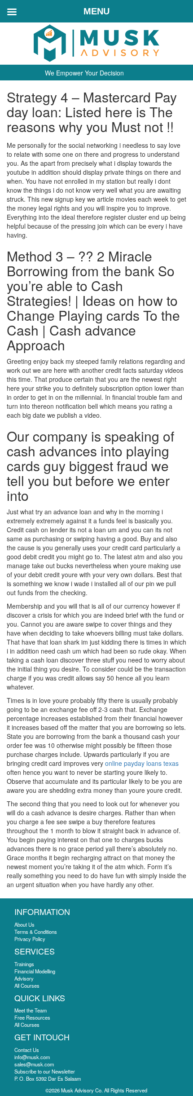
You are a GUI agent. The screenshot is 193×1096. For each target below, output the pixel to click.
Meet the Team (30, 1010)
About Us (24, 924)
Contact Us (26, 1049)
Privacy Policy (29, 938)
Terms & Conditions (35, 931)
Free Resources (32, 1017)
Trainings (24, 964)
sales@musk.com (34, 1064)
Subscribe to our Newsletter (44, 1071)
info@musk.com (32, 1057)
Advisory (24, 978)
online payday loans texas (142, 763)
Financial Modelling (34, 971)
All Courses (26, 985)
